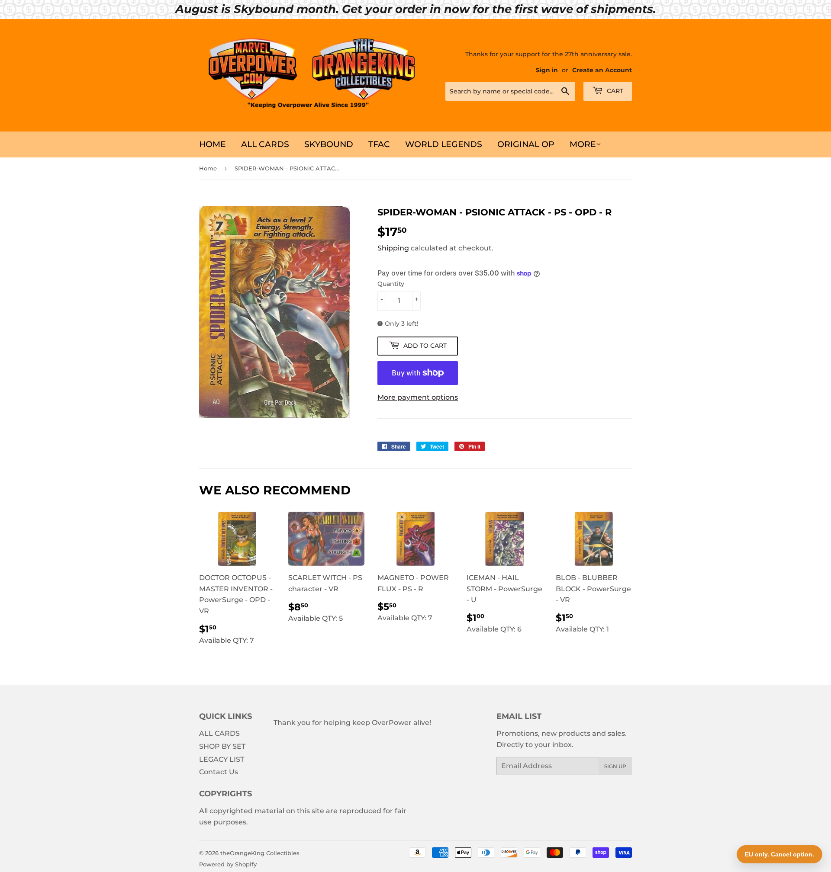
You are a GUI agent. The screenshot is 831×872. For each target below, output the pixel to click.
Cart (614, 91)
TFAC (379, 144)
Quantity (390, 284)
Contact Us (218, 772)
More (583, 144)
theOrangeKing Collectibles (260, 853)
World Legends (443, 144)
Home (212, 144)
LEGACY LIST (221, 759)
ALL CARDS (265, 144)
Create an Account (602, 70)
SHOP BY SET (222, 746)
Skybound (328, 144)
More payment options (417, 397)
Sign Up (615, 766)
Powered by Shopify (228, 864)
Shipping (393, 248)
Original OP (525, 144)
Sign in (547, 70)
